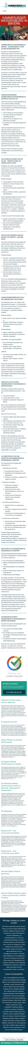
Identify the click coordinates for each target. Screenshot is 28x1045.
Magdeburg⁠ (22, 998)
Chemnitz (5, 998)
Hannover (16, 987)
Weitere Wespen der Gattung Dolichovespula (11, 741)
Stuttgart (23, 982)
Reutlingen (22, 1018)
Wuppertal (16, 989)
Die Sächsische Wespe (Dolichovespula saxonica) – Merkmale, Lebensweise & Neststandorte (11, 786)
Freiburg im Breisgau (7, 1000)
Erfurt (3, 1002)
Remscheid (11, 1023)
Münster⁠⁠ (10, 991)
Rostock (15, 1002)
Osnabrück (7, 1009)
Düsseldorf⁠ (7, 984)
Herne (23, 1011)
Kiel (10, 998)
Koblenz (18, 1020)
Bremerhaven (11, 1020)
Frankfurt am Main (15, 982)
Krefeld (15, 1000)
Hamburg (22, 980)
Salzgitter (12, 1025)
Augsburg (5, 993)
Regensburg (17, 1011)
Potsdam (8, 1005)
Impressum (7, 1039)
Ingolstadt (16, 1014)
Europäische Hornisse (9, 722)
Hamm (20, 1005)
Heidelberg (20, 1009)
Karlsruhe (21, 991)
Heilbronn (11, 1016)
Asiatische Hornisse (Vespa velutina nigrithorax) (11, 701)
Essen (22, 984)
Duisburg (5, 989)
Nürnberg (21, 987)
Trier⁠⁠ (15, 1023)
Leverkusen (14, 1009)
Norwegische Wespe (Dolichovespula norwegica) (11, 762)
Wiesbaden (12, 993)
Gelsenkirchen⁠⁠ (7, 996)
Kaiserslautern (17, 1027)
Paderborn (6, 1014)
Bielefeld (22, 989)
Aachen (14, 996)
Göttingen (11, 1018)
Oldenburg (15, 1007)
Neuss (11, 1014)
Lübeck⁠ (24, 1000)
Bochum (11, 989)
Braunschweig (20, 996)
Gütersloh (22, 1025)
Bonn (5, 991)
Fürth (3, 1016)
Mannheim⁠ (15, 991)
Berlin (18, 980)
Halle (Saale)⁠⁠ (14, 998)
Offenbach (22, 1014)
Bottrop (16, 1018)
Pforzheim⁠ (17, 1016)
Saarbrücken (14, 1005)
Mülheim (21, 1007)
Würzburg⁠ (22, 1016)
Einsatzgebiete (20, 1039)
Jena (4, 1025)
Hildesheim (6, 1027)
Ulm (7, 1016)
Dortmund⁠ (17, 984)
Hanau (11, 1027)
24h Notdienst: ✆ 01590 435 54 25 (14, 1043)
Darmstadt (5, 1011)
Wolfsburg (5, 1018)
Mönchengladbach (20, 993)
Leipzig (12, 984)
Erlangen (5, 1020)
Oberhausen (9, 1002)
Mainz (19, 1000)
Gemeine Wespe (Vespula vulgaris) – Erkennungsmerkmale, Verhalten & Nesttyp (13, 895)
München (4, 982)
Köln (9, 982)
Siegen (17, 1025)
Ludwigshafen (8, 1007)
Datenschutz (13, 1039)
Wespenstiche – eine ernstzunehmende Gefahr (10, 831)
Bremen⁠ (6, 987)
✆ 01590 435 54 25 (14, 692)
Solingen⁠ (11, 1011)
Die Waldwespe (6, 811)
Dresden (10, 987)
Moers (7, 1025)
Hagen (24, 1002)
